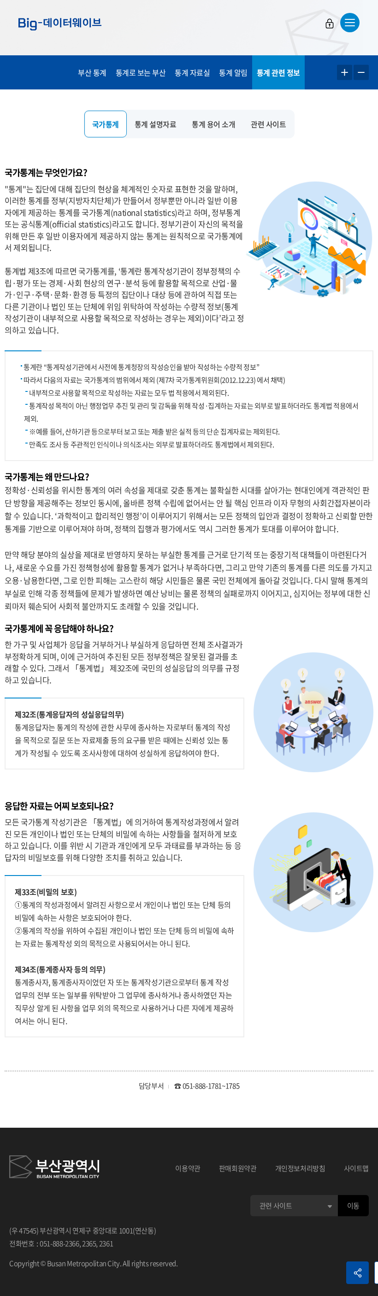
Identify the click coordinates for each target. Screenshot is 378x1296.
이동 (353, 1206)
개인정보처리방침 (300, 1168)
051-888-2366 (59, 1243)
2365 (89, 1243)
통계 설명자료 (156, 124)
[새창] (54, 1168)
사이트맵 (356, 1168)
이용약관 (188, 1168)
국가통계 (105, 124)
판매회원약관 (238, 1168)
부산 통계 (92, 72)
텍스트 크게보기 (344, 72)
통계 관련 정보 (278, 72)
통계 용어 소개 (213, 124)
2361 (106, 1243)
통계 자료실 (192, 72)
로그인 (330, 23)
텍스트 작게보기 (361, 72)
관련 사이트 (268, 124)
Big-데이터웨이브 (59, 24)
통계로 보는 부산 (141, 72)
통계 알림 (233, 72)
